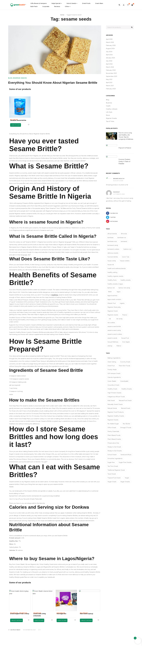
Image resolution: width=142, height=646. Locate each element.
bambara (110, 237)
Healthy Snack (112, 389)
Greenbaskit (124, 381)
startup (110, 346)
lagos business (112, 295)
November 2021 (111, 73)
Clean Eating (112, 362)
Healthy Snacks (126, 389)
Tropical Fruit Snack (114, 478)
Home (62, 15)
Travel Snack (112, 474)
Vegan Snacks (125, 482)
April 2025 (109, 39)
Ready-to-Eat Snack (114, 447)
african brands (112, 234)
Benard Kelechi (118, 178)
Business (109, 103)
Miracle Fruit (112, 303)
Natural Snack (125, 408)
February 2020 (111, 89)
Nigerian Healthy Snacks (116, 416)
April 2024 (109, 55)
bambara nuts (112, 241)
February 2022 (111, 70)
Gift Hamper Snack (114, 373)
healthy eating (112, 272)
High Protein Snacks (114, 393)
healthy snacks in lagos (115, 284)
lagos (118, 292)
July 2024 (109, 51)
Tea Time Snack (113, 466)
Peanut (124, 315)
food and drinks (113, 257)
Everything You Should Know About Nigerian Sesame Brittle (52, 82)
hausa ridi (111, 264)
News (108, 115)
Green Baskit (112, 381)
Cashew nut (127, 249)
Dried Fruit (111, 366)
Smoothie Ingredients (115, 458)
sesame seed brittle (114, 326)
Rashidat (116, 192)
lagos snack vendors (114, 299)
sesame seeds (112, 338)
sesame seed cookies (115, 334)
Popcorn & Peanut (125, 148)
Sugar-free (111, 462)
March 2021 (110, 86)
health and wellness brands (117, 268)
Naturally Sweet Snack (115, 404)
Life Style (109, 112)
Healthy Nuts (112, 280)
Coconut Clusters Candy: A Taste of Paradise (124, 161)
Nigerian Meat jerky (114, 307)
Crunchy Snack (125, 362)
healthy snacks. (126, 280)
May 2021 (109, 79)
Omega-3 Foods (125, 427)
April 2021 (109, 82)
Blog (10, 78)
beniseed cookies (113, 249)
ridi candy (119, 319)
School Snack (112, 455)
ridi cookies (111, 322)
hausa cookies (124, 261)
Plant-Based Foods (114, 435)
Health (108, 106)
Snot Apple (126, 342)
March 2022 (110, 67)
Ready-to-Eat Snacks (115, 451)
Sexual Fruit (125, 338)
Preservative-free (113, 443)
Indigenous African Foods (116, 397)
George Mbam (15, 630)
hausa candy (112, 261)
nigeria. (122, 303)
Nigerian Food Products (116, 412)
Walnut (118, 346)
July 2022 (109, 61)
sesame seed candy (114, 330)
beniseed (124, 241)
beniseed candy (113, 245)
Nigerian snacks (113, 315)
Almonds (124, 234)
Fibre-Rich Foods (124, 366)
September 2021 (111, 76)
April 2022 (109, 64)
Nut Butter (126, 424)
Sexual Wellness (113, 342)
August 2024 (110, 48)
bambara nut (121, 237)
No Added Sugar (113, 424)
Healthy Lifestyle (111, 109)
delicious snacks (113, 253)
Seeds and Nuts (126, 455)
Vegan (127, 478)
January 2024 (110, 58)
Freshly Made (112, 369)
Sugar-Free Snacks (125, 462)
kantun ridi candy (124, 288)
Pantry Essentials (113, 431)
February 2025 (111, 45)
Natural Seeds (112, 408)
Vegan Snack (112, 482)
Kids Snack (111, 400)
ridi (110, 319)
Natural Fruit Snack (125, 400)
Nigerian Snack (113, 311)
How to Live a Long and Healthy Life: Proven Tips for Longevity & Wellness (126, 136)
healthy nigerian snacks (115, 276)
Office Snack (112, 427)
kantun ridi (111, 288)
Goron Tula (125, 257)
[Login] (123, 5)
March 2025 (110, 42)
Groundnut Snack (113, 385)
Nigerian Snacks (20, 78)
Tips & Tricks (110, 121)
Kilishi (110, 292)
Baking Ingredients (114, 358)
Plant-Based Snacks (114, 439)
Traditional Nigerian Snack (116, 470)
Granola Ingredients (114, 377)
